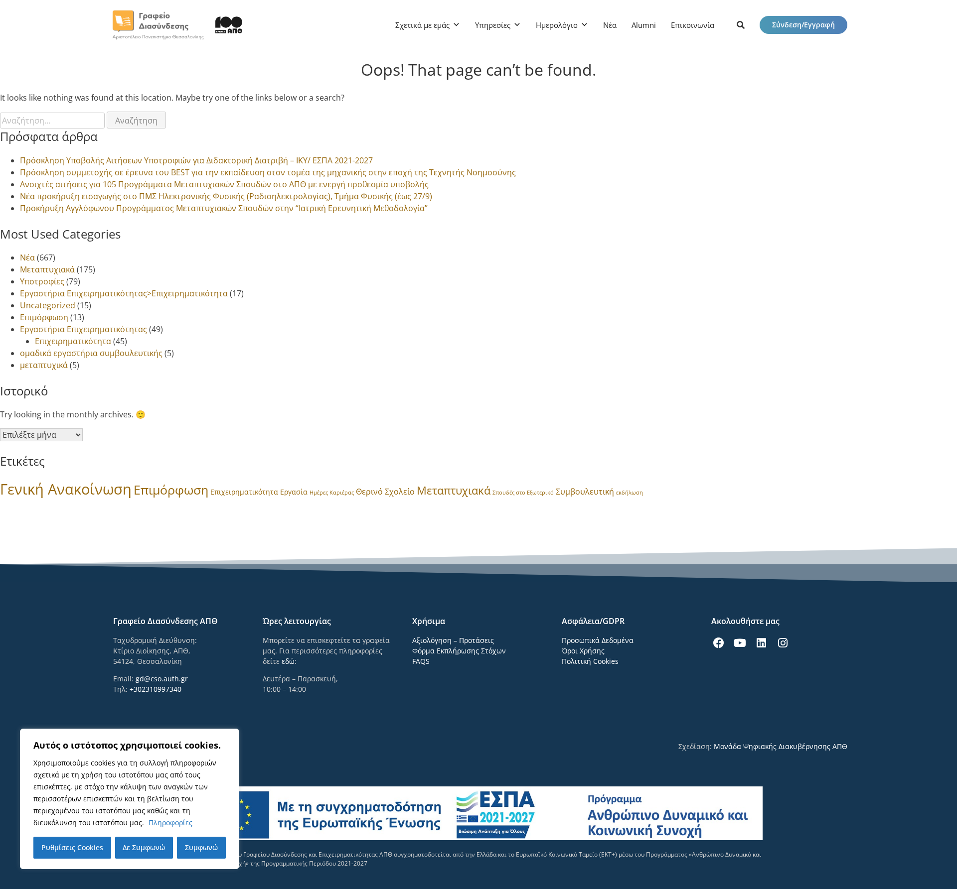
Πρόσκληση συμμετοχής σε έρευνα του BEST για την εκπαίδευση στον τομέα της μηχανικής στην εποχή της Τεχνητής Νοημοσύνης (268, 172)
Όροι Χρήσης (583, 650)
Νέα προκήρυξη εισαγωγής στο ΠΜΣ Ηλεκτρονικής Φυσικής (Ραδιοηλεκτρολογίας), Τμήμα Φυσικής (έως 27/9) (226, 196)
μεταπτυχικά (44, 365)
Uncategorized (47, 305)
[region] (129, 799)
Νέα (610, 25)
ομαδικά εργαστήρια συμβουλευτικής (91, 353)
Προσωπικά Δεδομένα (598, 640)
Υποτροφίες (42, 281)
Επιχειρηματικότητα (73, 341)
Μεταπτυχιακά (47, 269)
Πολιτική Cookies (590, 661)
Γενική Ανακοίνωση (66, 489)
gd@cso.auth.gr (162, 678)
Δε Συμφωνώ (144, 847)
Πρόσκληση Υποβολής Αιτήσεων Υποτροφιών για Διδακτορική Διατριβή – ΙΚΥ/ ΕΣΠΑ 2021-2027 (196, 160)
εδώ (288, 661)
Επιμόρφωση (44, 317)
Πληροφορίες (170, 822)
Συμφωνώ (201, 847)
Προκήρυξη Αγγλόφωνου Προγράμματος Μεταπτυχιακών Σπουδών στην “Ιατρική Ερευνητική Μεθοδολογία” (224, 208)
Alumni (644, 25)
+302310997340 (155, 689)
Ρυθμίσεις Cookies (72, 847)
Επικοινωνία (692, 25)
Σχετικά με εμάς (422, 25)
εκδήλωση (629, 492)
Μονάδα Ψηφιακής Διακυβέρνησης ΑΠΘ (780, 746)
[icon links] (741, 25)
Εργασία (294, 492)
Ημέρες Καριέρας (332, 492)
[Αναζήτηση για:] (53, 120)
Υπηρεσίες (492, 25)
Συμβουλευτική (585, 491)
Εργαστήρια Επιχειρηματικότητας (83, 329)
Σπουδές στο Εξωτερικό (523, 492)
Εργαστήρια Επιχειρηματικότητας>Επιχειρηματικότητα (124, 293)
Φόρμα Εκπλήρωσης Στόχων (459, 650)
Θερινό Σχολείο (385, 491)
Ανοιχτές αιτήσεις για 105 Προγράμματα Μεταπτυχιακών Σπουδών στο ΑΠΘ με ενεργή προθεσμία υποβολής (224, 184)
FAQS (421, 661)
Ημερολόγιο (557, 25)
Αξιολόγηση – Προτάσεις (453, 640)
